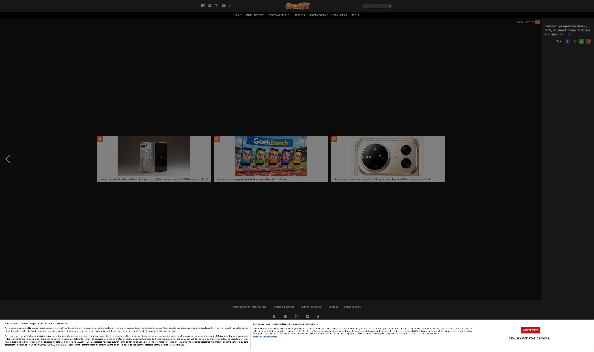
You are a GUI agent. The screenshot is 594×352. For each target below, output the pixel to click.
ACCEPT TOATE (530, 330)
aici (62, 342)
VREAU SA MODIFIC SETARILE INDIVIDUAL (529, 338)
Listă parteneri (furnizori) (265, 337)
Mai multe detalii (167, 331)
